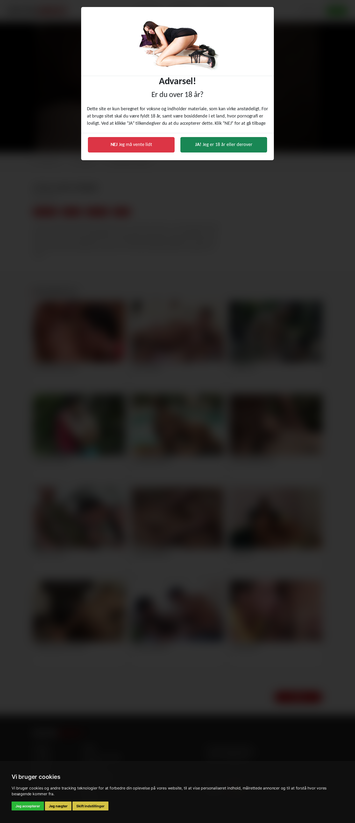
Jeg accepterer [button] (27, 806)
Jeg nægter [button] (58, 806)
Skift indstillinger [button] (90, 806)
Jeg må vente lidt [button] (131, 144)
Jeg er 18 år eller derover (223, 144)
